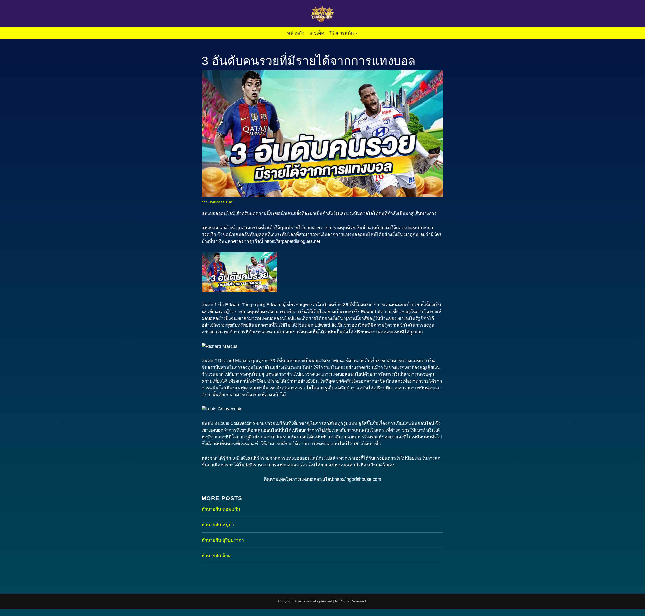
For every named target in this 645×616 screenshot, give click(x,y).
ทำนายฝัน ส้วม (216, 555)
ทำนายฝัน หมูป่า (218, 524)
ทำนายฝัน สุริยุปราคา (223, 540)
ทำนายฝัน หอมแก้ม (221, 509)
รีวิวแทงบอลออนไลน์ (218, 202)
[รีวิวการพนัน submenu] (356, 33)
